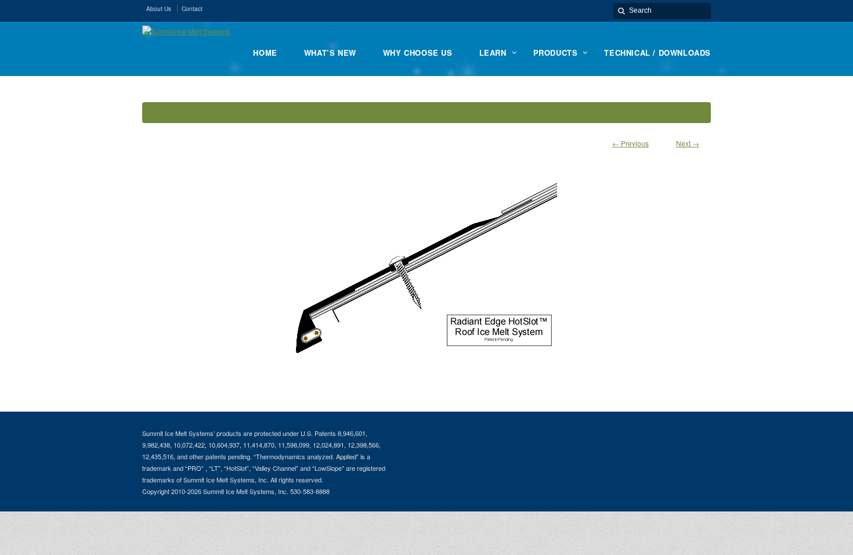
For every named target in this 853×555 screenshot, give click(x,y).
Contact (192, 9)
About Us (158, 9)
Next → (687, 143)
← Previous (630, 143)
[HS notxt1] (426, 262)
